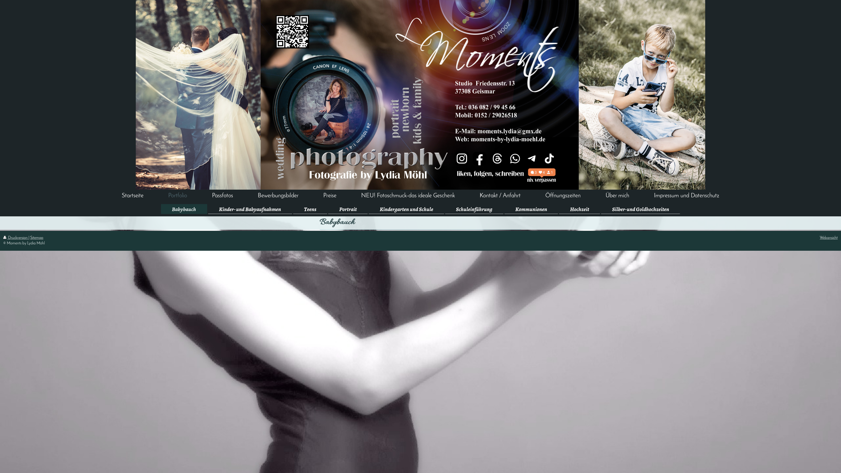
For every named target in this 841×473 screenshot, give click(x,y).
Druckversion (17, 238)
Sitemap (36, 238)
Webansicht (829, 238)
